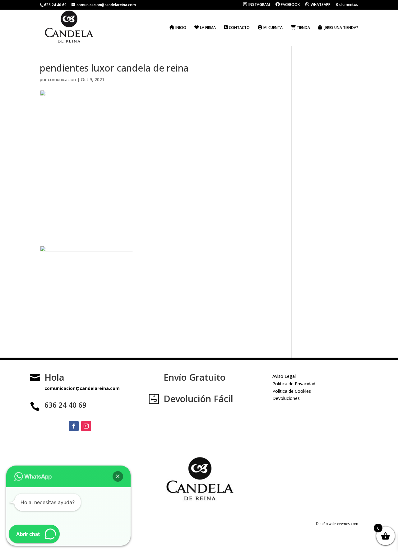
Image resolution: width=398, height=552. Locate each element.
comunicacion (62, 79)
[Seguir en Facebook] (74, 426)
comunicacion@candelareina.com (82, 388)
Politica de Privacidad (293, 384)
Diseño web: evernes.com (337, 524)
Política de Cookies (291, 391)
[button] (118, 476)
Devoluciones (286, 398)
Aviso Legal (284, 376)
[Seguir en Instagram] (86, 426)
